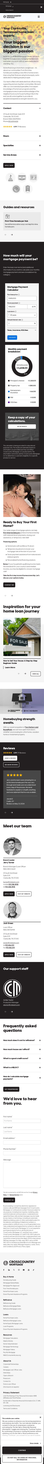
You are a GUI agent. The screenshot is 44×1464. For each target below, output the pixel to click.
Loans (5, 1314)
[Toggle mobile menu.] (39, 17)
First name (7, 1116)
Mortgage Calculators (10, 1338)
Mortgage (8, 6)
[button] (22, 108)
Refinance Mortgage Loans (12, 1309)
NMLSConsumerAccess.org (12, 1355)
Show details (34, 1443)
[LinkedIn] (9, 1270)
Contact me (9, 585)
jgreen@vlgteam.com (11, 943)
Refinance (7, 1300)
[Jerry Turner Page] (12, 846)
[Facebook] (4, 1270)
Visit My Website (24, 894)
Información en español (11, 1387)
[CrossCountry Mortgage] (12, 17)
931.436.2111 (9, 945)
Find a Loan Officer (9, 1384)
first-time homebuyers (11, 533)
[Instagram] (19, 1270)
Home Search (9, 10)
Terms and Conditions (10, 1408)
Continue (22, 1450)
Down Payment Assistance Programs (15, 1294)
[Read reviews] (7, 126)
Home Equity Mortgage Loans (13, 1323)
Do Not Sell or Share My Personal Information (22, 1459)
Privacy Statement (11, 1393)
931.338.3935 (13, 884)
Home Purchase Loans (10, 1291)
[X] (14, 1270)
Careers (5, 1367)
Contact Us (6, 1381)
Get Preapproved (11, 1089)
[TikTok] (33, 1270)
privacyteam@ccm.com (23, 1242)
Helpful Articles (8, 1341)
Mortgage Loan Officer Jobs (12, 1370)
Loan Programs (8, 1326)
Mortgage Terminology (10, 1347)
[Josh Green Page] (12, 910)
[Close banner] (40, 1417)
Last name (8, 1127)
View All (35, 674)
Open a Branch (8, 1375)
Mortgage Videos (9, 1349)
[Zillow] (28, 1270)
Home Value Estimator (10, 1344)
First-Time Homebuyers (10, 1288)
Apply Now (9, 165)
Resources (7, 1335)
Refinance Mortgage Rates (12, 1306)
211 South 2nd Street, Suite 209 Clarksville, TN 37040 (14, 115)
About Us (7, 1361)
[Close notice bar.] (41, 7)
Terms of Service (14, 1195)
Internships (6, 1373)
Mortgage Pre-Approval (11, 1286)
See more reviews (11, 764)
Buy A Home (8, 1277)
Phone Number (9, 1149)
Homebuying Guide (9, 1280)
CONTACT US (9, 1200)
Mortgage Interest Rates (11, 1283)
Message (7, 1160)
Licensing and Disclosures (11, 1405)
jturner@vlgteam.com (11, 882)
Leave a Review (10, 758)
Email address (9, 1138)
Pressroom (6, 1378)
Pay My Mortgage (9, 1352)
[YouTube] (24, 1270)
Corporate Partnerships (11, 1364)
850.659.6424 (13, 121)
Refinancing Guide (9, 1303)
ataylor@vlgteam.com (11, 1005)
